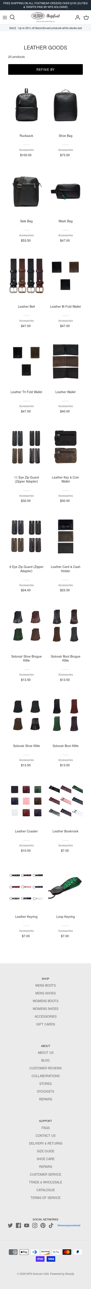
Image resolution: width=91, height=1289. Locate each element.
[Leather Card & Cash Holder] (65, 536)
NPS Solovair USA (38, 1273)
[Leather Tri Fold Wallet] (26, 362)
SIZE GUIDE (45, 1151)
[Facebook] (18, 1225)
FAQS (46, 1127)
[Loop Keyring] (65, 886)
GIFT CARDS (45, 1024)
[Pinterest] (43, 1225)
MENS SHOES (45, 993)
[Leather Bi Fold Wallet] (65, 276)
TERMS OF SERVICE (45, 1197)
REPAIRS (45, 1099)
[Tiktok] (51, 1225)
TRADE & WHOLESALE (45, 1182)
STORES (45, 1083)
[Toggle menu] (5, 17)
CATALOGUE (45, 1190)
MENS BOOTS (45, 985)
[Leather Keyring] (26, 886)
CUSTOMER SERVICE (45, 1174)
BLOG (45, 1060)
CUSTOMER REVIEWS (45, 1068)
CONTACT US (45, 1135)
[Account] (76, 17)
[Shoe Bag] (65, 105)
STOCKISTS (45, 1091)
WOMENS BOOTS (45, 1001)
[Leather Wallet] (65, 362)
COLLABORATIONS (46, 1076)
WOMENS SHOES (45, 1008)
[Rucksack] (26, 105)
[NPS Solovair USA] (45, 17)
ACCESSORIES (46, 1016)
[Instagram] (34, 1225)
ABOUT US (45, 1052)
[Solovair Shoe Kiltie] (26, 715)
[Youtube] (26, 1225)
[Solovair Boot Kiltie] (65, 715)
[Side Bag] (26, 191)
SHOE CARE (46, 1159)
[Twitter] (10, 1225)
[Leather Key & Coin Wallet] (65, 447)
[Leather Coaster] (26, 801)
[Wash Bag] (65, 191)
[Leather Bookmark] (65, 801)
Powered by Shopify (62, 1273)
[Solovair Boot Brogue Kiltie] (65, 626)
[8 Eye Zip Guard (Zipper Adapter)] (26, 536)
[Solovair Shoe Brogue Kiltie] (26, 626)
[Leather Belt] (26, 276)
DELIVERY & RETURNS (45, 1143)
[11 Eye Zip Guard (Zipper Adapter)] (26, 447)
